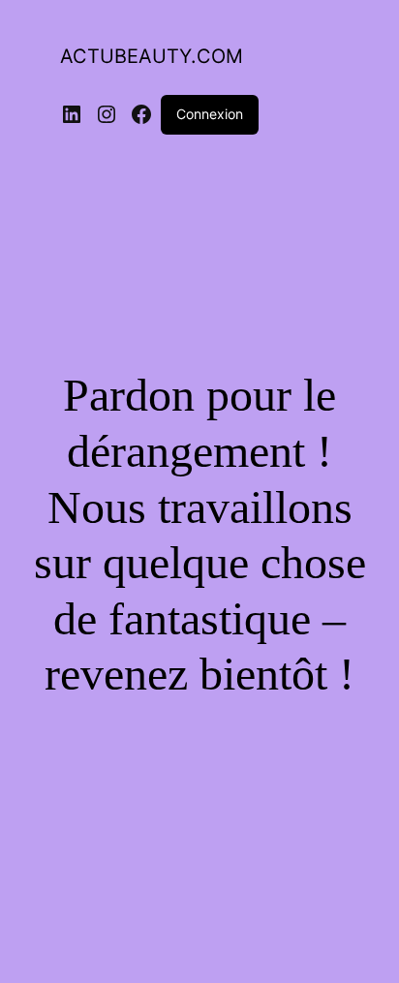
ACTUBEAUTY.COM (151, 56)
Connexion (209, 114)
